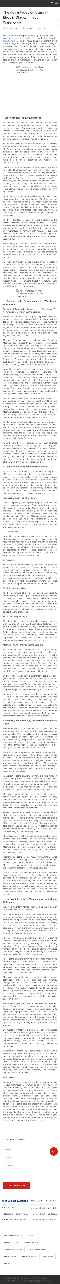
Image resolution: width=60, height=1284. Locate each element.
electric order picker (31, 1242)
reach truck (31, 1236)
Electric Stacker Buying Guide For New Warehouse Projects (16, 1214)
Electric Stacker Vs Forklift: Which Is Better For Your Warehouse (45, 1208)
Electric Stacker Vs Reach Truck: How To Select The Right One (45, 1214)
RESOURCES (51, 1201)
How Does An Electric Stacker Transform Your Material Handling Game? (16, 1219)
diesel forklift (48, 1256)
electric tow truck (11, 1242)
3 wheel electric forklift (37, 1249)
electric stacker (10, 41)
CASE (41, 1201)
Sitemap (46, 1281)
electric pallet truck (29, 1256)
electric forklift (10, 1263)
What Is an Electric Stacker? (10, 1207)
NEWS (33, 1201)
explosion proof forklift (13, 1236)
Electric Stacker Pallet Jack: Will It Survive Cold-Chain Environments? (45, 1219)
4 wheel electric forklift (13, 1249)
